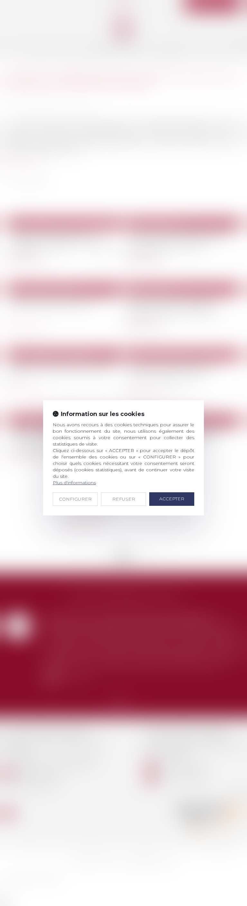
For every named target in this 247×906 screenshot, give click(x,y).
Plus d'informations (74, 483)
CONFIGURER (75, 499)
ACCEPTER (171, 499)
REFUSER (123, 499)
